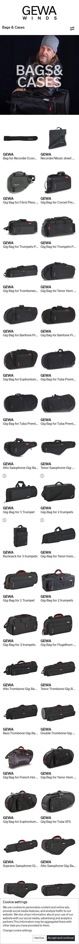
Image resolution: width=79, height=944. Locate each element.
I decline (39, 938)
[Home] (39, 12)
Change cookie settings (17, 930)
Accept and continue (61, 938)
